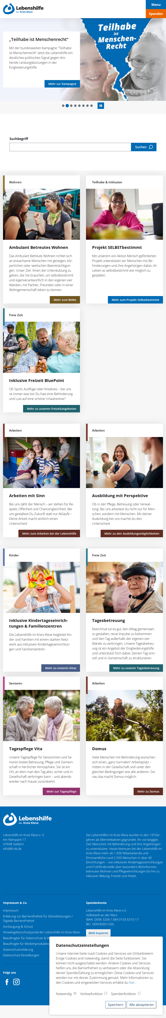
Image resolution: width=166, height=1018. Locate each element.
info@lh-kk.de (12, 849)
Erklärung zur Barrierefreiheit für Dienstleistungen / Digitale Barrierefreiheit (38, 918)
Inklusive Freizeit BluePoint (36, 380)
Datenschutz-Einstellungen (21, 955)
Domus (99, 748)
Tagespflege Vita (25, 748)
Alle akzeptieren (141, 1004)
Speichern (115, 1004)
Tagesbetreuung (108, 620)
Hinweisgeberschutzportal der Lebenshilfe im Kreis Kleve (41, 932)
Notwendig (64, 994)
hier (132, 982)
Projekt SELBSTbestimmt (117, 247)
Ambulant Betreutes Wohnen (38, 247)
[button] (63, 105)
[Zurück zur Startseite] (23, 9)
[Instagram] (16, 982)
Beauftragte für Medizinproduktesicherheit (32, 944)
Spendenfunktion (123, 994)
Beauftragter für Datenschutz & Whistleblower (34, 938)
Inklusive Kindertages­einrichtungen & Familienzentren (38, 623)
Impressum (10, 910)
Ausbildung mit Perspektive (120, 495)
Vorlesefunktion (91, 994)
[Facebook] (7, 982)
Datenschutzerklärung (18, 949)
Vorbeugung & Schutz (18, 926)
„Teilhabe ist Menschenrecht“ (31, 39)
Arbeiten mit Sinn (27, 495)
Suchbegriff (19, 139)
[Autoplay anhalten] (101, 105)
